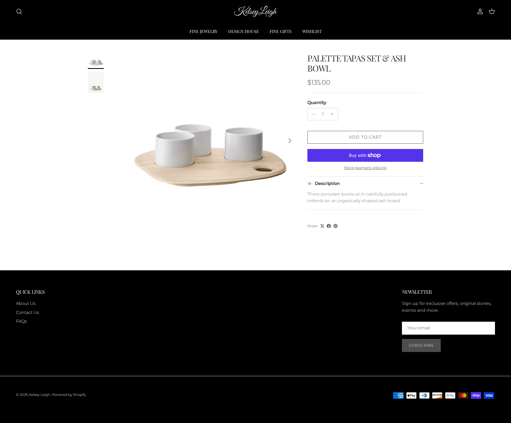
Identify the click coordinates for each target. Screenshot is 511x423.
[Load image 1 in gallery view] (210, 138)
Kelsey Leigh (39, 394)
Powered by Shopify (69, 394)
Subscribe (421, 345)
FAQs (21, 321)
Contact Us (27, 312)
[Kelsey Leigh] (255, 11)
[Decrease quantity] (312, 114)
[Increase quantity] (333, 114)
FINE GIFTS (281, 31)
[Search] (19, 11)
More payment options (365, 167)
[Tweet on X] (322, 226)
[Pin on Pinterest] (335, 226)
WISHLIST (312, 31)
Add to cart (365, 137)
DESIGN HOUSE (243, 31)
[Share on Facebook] (329, 226)
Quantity (316, 102)
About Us (26, 303)
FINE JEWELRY (203, 31)
